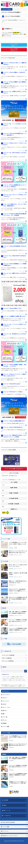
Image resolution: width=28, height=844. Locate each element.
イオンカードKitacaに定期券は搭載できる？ (14, 420)
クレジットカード (19, 554)
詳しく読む (23, 70)
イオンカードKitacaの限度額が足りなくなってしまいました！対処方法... (15, 185)
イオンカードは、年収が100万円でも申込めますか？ (15, 256)
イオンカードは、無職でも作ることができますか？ (15, 274)
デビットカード (6, 678)
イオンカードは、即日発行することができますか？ (15, 334)
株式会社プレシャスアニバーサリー (10, 835)
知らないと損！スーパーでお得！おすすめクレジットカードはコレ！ (18, 565)
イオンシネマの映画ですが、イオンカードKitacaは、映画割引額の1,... (15, 205)
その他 (23, 680)
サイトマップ (5, 831)
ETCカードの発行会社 (7, 658)
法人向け (12, 678)
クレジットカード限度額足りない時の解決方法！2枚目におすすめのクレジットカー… (18, 621)
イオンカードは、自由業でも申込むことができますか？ (15, 92)
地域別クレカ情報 (15, 676)
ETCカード (17, 593)
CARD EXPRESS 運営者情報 (8, 822)
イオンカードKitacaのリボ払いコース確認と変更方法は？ (15, 63)
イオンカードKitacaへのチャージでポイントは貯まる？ (15, 143)
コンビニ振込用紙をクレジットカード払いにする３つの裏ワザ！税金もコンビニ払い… (18, 544)
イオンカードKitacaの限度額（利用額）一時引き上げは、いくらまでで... (15, 365)
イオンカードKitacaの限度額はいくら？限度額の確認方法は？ (15, 264)
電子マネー (6, 680)
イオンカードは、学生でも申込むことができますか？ (15, 153)
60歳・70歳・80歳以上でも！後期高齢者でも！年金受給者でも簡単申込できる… (17, 612)
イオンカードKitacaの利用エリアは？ (13, 308)
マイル (17, 678)
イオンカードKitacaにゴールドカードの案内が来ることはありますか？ (15, 375)
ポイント (22, 678)
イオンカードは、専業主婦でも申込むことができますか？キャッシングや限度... (15, 436)
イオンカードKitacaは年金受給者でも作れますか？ (15, 247)
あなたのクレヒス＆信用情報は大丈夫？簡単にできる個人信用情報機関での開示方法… (18, 599)
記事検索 (4, 723)
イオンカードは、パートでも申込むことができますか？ (15, 124)
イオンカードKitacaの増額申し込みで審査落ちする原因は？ (15, 82)
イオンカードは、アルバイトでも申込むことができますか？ (15, 195)
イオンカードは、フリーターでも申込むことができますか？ (15, 325)
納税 (16, 547)
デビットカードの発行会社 (7, 661)
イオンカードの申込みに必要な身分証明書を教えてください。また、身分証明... (15, 214)
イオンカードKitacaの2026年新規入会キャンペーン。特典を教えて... (15, 134)
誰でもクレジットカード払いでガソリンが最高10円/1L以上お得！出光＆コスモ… (18, 551)
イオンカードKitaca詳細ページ (14, 45)
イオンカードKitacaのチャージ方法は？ (13, 391)
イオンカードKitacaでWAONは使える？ (13, 427)
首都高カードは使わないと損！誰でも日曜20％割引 (18, 573)
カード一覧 (15, 680)
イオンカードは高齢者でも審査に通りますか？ (15, 316)
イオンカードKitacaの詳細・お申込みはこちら (14, 468)
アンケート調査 (5, 726)
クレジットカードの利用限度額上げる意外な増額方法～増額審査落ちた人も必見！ (18, 629)
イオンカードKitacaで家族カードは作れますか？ (14, 73)
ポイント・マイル (6, 707)
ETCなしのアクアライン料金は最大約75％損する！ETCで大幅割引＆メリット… (18, 590)
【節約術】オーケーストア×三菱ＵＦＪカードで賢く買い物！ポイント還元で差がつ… (18, 783)
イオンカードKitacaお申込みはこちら (14, 49)
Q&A (19, 680)
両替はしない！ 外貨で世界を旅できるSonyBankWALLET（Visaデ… (18, 582)
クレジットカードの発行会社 (8, 655)
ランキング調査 (5, 826)
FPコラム (4, 720)
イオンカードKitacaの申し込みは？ (12, 383)
